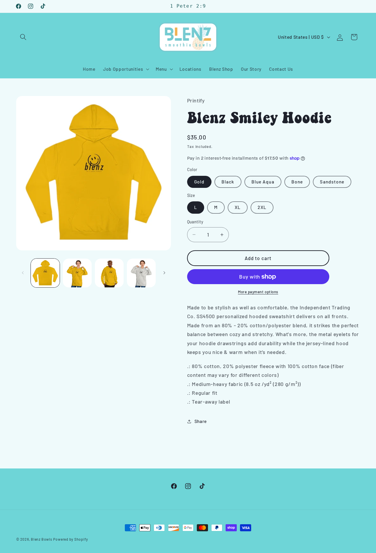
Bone (297, 181)
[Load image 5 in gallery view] (141, 273)
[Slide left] (22, 273)
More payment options (258, 291)
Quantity (195, 221)
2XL (262, 207)
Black (227, 181)
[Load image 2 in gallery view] (77, 273)
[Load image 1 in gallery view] (45, 273)
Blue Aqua (262, 181)
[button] (23, 37)
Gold (199, 181)
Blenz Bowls (41, 539)
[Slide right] (164, 273)
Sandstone (332, 181)
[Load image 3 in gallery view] (109, 273)
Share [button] (200, 421)
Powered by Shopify (70, 539)
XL (238, 207)
